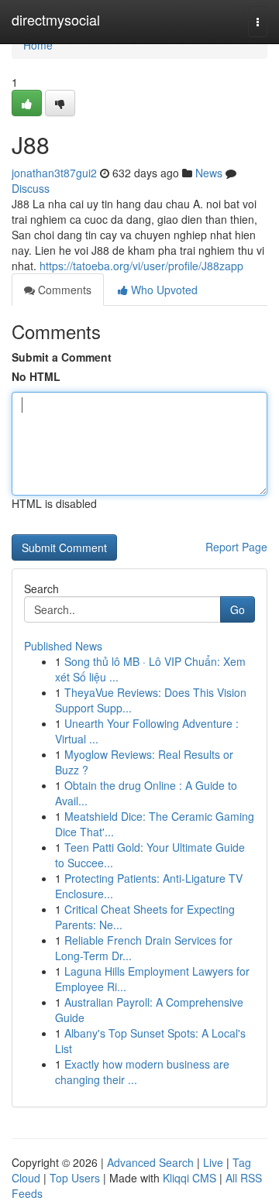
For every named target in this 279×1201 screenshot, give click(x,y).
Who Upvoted (163, 289)
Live (213, 1162)
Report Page (236, 546)
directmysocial (56, 19)
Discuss (31, 188)
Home (38, 45)
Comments (63, 289)
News (208, 172)
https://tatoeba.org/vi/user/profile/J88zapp (141, 265)
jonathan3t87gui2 (54, 172)
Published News (63, 646)
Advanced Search (150, 1162)
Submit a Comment (62, 357)
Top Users (75, 1178)
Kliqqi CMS (189, 1178)
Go (237, 609)
